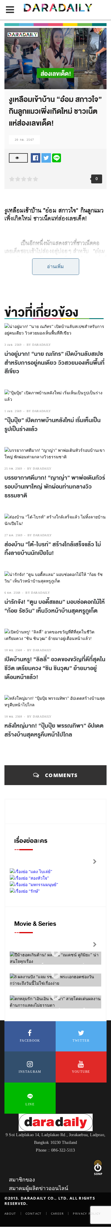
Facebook (30, 1040)
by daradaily (39, 344)
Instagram (30, 1071)
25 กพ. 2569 (13, 468)
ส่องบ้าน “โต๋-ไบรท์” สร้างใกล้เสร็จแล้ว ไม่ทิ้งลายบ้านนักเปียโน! (52, 549)
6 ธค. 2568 (12, 592)
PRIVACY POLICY (87, 1213)
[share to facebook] (35, 157)
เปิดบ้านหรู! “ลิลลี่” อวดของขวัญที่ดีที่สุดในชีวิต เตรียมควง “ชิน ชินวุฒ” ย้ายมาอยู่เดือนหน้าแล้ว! (54, 668)
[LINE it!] (56, 157)
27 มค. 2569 (13, 535)
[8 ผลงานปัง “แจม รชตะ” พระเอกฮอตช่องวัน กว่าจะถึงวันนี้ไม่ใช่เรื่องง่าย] (55, 974)
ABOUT (10, 1213)
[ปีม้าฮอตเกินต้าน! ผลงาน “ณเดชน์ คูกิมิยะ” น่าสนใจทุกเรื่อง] (55, 952)
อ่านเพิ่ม (55, 266)
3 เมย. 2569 (13, 344)
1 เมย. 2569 (13, 411)
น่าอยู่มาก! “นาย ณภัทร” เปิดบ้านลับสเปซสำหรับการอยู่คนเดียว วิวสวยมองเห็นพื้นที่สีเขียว (54, 362)
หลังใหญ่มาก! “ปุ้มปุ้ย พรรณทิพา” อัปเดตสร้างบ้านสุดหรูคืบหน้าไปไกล (54, 730)
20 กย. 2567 (24, 139)
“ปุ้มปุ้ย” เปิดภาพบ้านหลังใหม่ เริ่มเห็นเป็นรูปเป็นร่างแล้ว (52, 425)
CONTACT (33, 1213)
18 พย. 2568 (13, 650)
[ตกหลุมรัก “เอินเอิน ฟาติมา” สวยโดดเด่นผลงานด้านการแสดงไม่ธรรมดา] (55, 996)
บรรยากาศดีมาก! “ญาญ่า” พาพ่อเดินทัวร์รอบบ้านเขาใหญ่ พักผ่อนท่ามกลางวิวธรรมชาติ (54, 486)
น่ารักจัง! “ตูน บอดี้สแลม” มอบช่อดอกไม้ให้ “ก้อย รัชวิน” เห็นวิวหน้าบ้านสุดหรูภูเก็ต (54, 606)
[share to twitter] (46, 157)
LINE (30, 1104)
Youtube (81, 1071)
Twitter (81, 1040)
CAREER (57, 1213)
